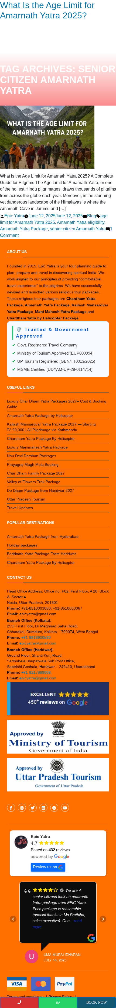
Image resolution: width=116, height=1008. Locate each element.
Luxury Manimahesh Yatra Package (37, 447)
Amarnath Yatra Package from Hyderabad (43, 536)
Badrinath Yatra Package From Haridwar (41, 554)
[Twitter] (33, 808)
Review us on (45, 867)
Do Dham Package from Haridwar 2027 (40, 490)
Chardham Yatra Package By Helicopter (41, 438)
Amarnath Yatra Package (24, 229)
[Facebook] (11, 808)
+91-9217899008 (36, 672)
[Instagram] (21, 808)
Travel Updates (20, 508)
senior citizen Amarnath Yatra (78, 229)
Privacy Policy (60, 996)
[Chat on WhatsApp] (58, 1002)
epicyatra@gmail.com (37, 643)
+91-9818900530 (36, 637)
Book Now (96, 1002)
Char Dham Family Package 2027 (36, 473)
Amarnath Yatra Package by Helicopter (40, 415)
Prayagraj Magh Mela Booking (33, 464)
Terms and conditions (25, 996)
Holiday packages (22, 545)
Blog (91, 216)
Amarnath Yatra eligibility (80, 222)
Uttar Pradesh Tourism (26, 499)
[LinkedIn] (43, 808)
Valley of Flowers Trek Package (33, 482)
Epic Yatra (14, 216)
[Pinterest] (54, 808)
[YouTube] (65, 808)
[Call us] (19, 1002)
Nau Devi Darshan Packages (31, 456)
